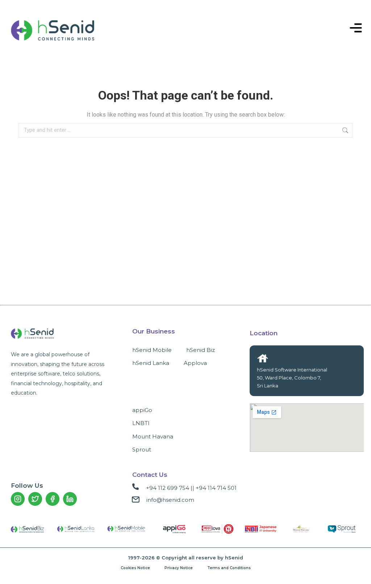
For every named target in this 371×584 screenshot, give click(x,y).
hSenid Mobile (152, 349)
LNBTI (141, 423)
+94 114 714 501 (216, 487)
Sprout (141, 449)
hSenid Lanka (150, 363)
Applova (195, 363)
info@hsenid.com (170, 499)
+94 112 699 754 (167, 487)
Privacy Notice (178, 568)
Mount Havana (152, 436)
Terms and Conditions (229, 568)
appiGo (142, 410)
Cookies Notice (135, 568)
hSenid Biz (200, 349)
